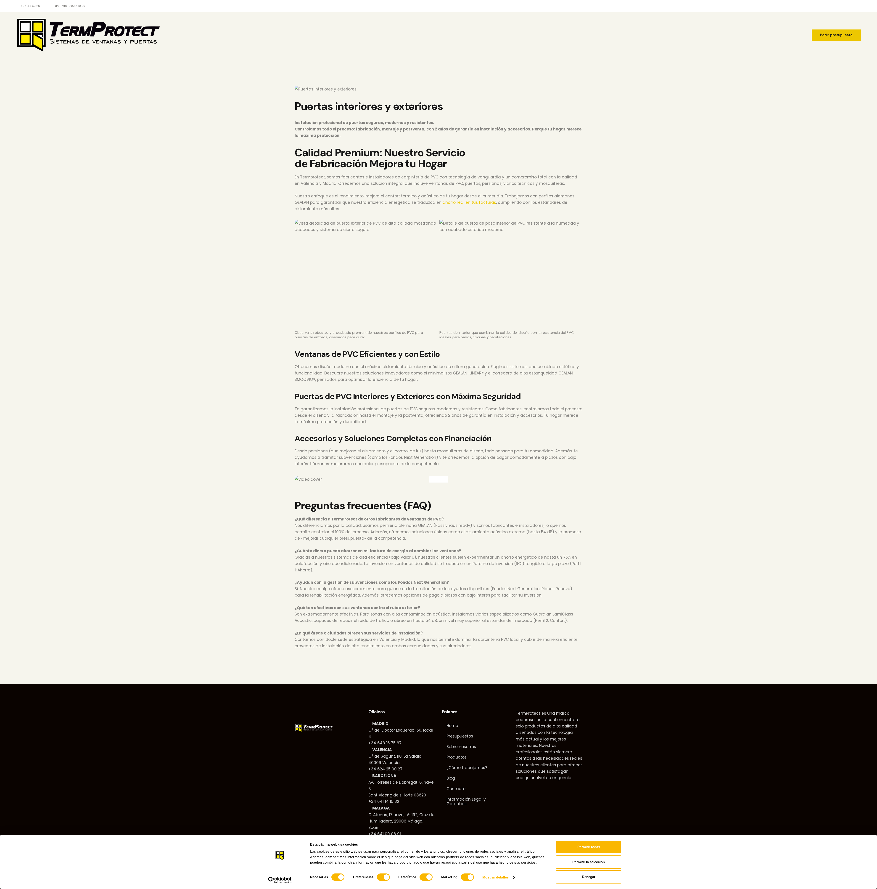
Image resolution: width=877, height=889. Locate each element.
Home (452, 725)
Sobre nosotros (461, 746)
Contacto (455, 788)
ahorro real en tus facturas (469, 202)
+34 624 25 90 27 (385, 769)
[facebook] (826, 6)
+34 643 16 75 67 (385, 743)
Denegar (588, 877)
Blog (450, 778)
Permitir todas (588, 847)
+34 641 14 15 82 (383, 801)
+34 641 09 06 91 (384, 834)
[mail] (858, 6)
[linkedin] (836, 6)
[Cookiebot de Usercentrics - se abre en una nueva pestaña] (280, 880)
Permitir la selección (588, 862)
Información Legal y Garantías (466, 801)
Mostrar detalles (495, 877)
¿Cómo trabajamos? (466, 767)
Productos (456, 757)
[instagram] (847, 6)
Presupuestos (459, 736)
